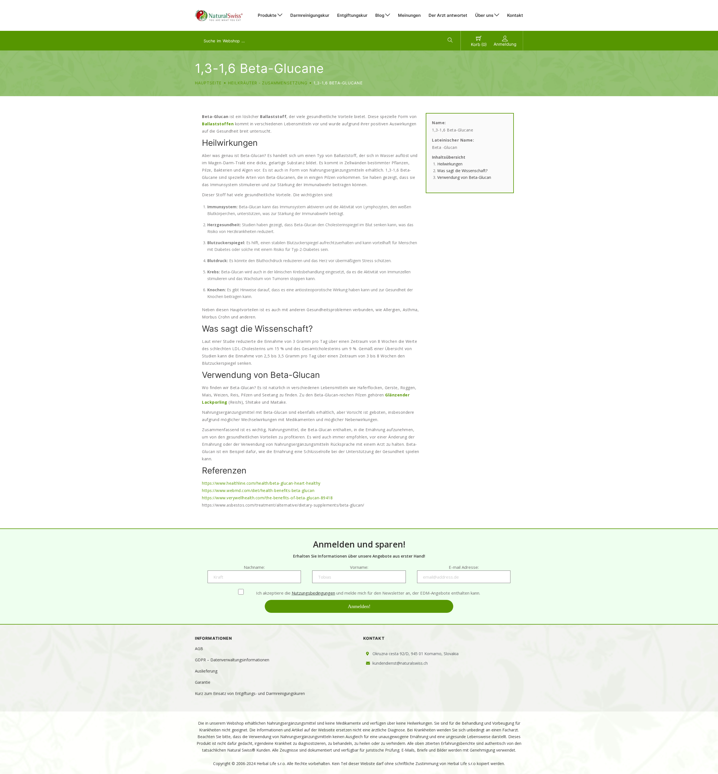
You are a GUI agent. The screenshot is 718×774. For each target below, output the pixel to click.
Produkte (267, 15)
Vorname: (359, 567)
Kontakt (515, 15)
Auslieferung (206, 671)
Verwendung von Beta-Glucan (464, 177)
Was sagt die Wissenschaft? (462, 170)
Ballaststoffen (218, 123)
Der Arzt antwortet (448, 15)
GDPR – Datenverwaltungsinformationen (232, 659)
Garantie (202, 682)
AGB (199, 648)
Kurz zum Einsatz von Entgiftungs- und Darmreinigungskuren (250, 693)
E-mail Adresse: (464, 567)
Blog (379, 15)
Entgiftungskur (352, 15)
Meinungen (409, 15)
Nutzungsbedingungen (313, 593)
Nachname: (254, 567)
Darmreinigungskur (309, 15)
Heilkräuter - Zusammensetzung (267, 82)
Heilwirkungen (449, 164)
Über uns (484, 15)
